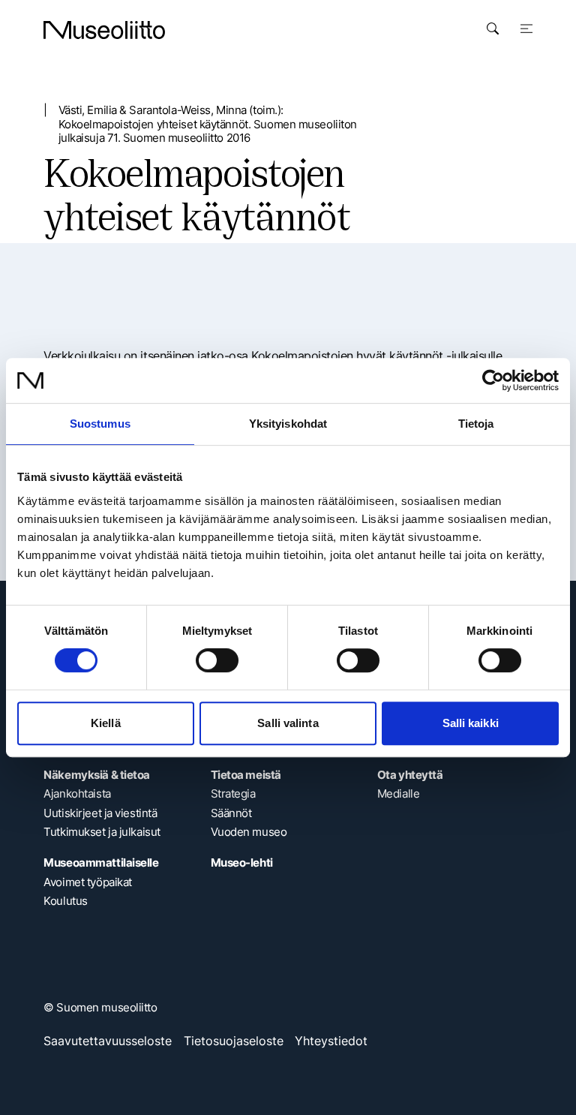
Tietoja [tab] (476, 423)
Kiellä (106, 723)
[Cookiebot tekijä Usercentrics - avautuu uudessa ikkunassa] (493, 380)
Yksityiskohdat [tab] (288, 423)
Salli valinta (287, 723)
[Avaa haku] (493, 29)
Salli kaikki (470, 723)
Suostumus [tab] (100, 423)
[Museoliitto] (104, 30)
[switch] (217, 660)
